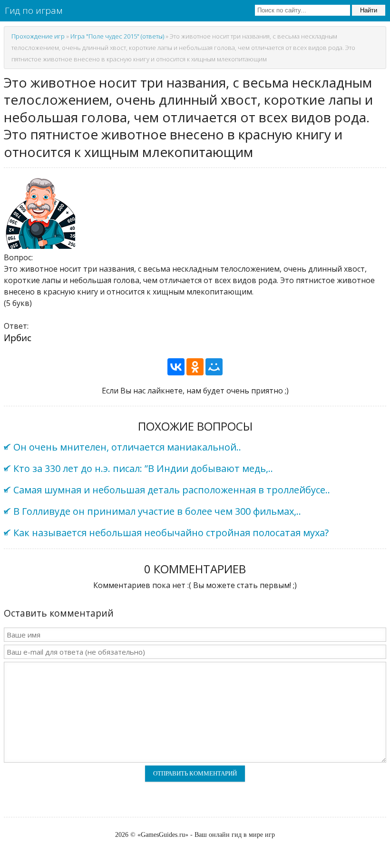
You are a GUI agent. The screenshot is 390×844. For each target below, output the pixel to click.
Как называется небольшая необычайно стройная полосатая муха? (171, 532)
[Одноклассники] (195, 366)
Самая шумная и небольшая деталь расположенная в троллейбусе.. (171, 489)
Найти (368, 10)
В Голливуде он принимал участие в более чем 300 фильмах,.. (157, 511)
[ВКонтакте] (176, 366)
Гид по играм (33, 10)
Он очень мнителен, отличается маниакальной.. (127, 447)
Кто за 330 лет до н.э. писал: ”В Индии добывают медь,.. (143, 468)
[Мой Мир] (214, 366)
